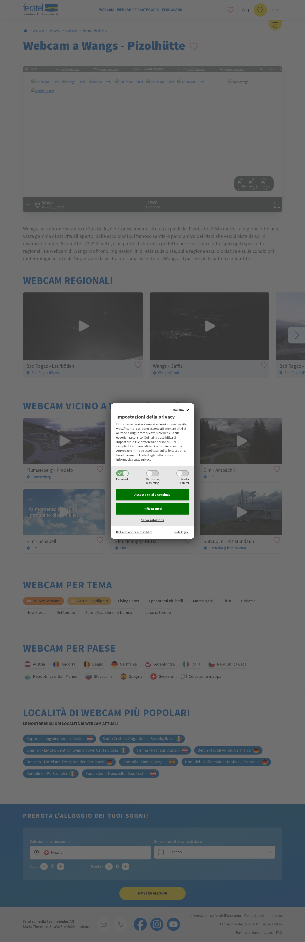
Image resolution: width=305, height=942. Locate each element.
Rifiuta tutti (153, 508)
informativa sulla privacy (133, 459)
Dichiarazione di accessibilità (134, 532)
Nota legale (181, 532)
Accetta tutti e (152, 494)
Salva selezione (152, 520)
